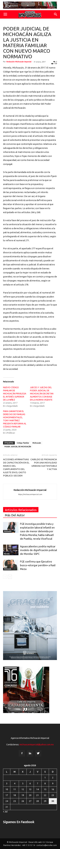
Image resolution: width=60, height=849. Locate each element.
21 (37, 795)
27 (30, 801)
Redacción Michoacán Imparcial (18, 62)
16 (53, 789)
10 (7, 789)
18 (14, 795)
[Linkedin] (30, 753)
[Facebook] (22, 753)
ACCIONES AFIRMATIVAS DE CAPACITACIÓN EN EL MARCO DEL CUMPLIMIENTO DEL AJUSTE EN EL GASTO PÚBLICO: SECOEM (16, 467)
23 (53, 795)
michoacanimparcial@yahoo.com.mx (37, 744)
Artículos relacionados (21, 510)
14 (37, 789)
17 (7, 795)
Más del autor (15, 515)
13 (30, 789)
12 (23, 789)
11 (14, 789)
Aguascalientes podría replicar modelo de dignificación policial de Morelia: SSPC (38, 550)
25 (14, 801)
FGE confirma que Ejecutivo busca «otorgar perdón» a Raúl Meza (37, 565)
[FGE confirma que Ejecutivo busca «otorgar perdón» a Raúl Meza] (10, 565)
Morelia (7, 554)
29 (45, 801)
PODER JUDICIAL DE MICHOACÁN (17, 447)
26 (23, 801)
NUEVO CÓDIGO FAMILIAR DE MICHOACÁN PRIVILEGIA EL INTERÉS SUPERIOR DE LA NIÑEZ (14, 393)
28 (37, 801)
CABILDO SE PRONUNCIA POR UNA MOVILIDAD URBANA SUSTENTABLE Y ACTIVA (43, 464)
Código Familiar (23, 443)
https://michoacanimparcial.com (30, 494)
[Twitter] (38, 753)
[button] (55, 14)
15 (45, 789)
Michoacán (36, 443)
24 (7, 801)
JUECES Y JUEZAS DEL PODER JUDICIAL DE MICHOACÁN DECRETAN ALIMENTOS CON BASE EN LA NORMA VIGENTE (41, 393)
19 (23, 795)
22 (45, 795)
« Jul (5, 811)
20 (30, 795)
